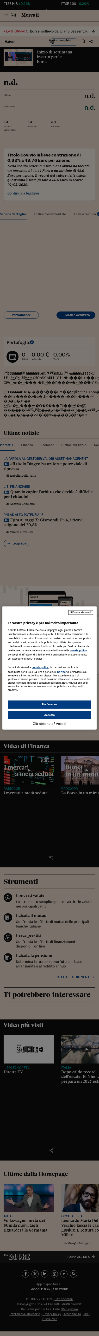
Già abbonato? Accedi (49, 724)
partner (62, 671)
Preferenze (49, 704)
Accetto (49, 714)
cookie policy (78, 650)
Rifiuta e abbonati (80, 612)
